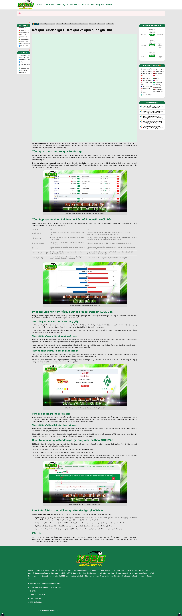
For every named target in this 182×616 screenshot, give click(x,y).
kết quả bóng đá (46, 514)
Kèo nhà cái (75, 4)
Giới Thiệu (33, 591)
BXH (59, 4)
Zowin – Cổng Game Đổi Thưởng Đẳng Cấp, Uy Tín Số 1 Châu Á (153, 112)
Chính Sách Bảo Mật (37, 595)
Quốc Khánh (38, 602)
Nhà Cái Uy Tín (97, 4)
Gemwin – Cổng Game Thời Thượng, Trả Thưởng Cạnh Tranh (153, 127)
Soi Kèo (85, 4)
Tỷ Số (65, 4)
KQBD (39, 4)
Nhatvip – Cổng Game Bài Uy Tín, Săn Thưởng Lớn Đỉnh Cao (153, 106)
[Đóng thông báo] (162, 13)
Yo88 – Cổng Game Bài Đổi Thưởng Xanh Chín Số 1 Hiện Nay (153, 117)
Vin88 (79, 35)
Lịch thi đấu (49, 4)
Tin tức (109, 4)
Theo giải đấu (65, 35)
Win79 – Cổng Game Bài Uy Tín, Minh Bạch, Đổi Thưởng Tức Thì (153, 122)
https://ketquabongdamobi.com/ (48, 583)
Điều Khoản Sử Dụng (37, 598)
